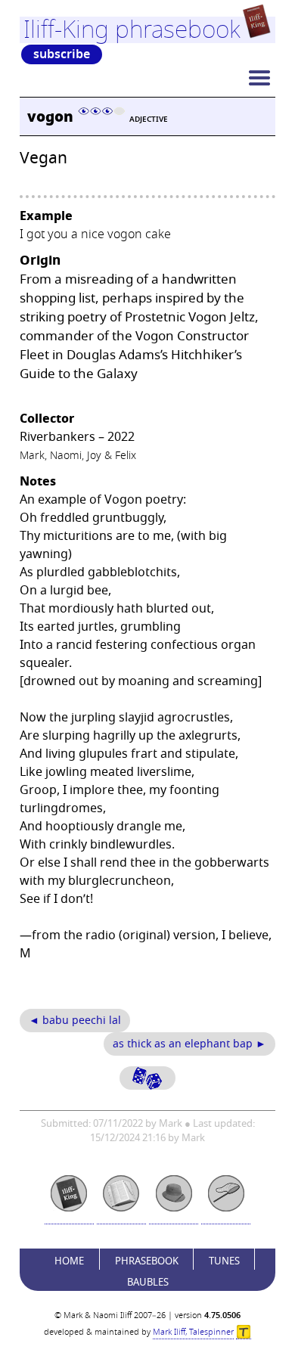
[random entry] (147, 1078)
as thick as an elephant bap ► (189, 1044)
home (69, 1261)
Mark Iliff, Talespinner (193, 1332)
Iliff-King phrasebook (132, 29)
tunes (224, 1261)
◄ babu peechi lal (75, 1020)
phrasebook (147, 1261)
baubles (148, 1282)
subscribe (61, 54)
